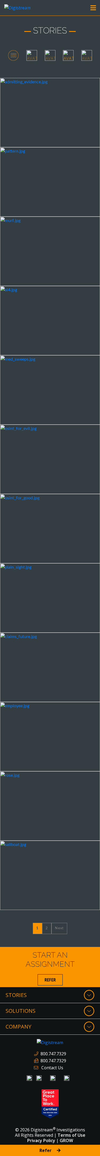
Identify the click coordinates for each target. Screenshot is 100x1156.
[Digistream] (17, 7)
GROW (66, 1140)
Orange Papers (23, 84)
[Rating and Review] (50, 1103)
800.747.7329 (53, 1054)
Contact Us (52, 1068)
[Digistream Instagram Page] (53, 1078)
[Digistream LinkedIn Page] (29, 1078)
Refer (50, 980)
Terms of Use (71, 1135)
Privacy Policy (41, 1140)
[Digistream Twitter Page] (67, 1078)
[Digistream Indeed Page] (39, 1078)
